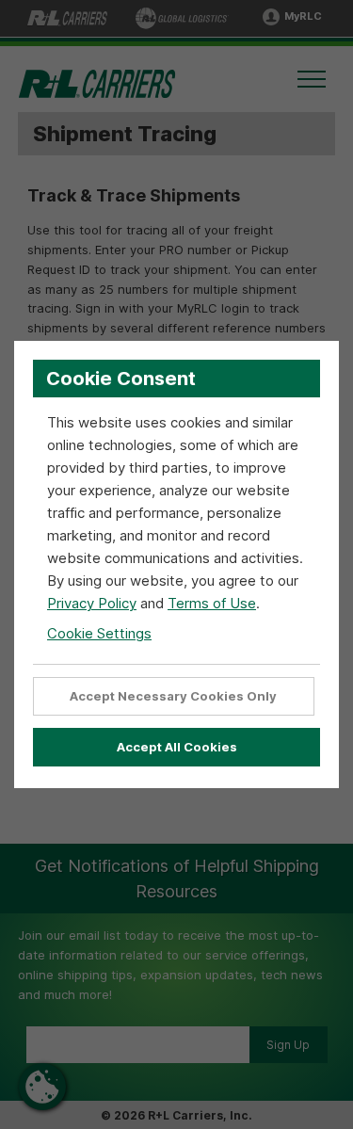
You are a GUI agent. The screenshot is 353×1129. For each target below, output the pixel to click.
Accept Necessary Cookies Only (173, 695)
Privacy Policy (91, 603)
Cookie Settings (99, 633)
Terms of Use (212, 603)
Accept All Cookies (177, 746)
